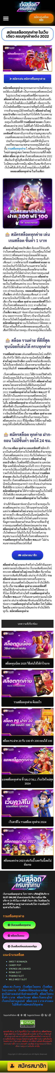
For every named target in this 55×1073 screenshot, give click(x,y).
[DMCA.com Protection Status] (27, 1023)
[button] (5, 18)
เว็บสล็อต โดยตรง (32, 986)
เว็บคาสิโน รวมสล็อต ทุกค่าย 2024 (27, 822)
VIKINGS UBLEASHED (20, 968)
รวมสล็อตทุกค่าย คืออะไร (27, 702)
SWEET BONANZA (18, 961)
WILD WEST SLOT (18, 979)
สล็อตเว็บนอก (24, 997)
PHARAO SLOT (16, 975)
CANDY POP (15, 965)
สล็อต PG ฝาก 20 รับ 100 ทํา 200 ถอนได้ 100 (27, 740)
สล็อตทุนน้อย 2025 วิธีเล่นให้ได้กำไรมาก (27, 663)
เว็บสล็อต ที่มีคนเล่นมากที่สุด (33, 990)
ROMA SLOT (15, 972)
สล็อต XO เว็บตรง (12, 986)
